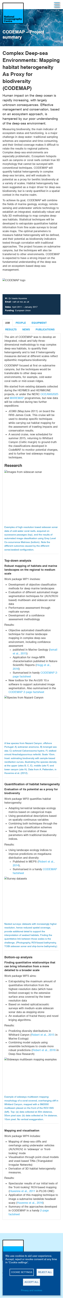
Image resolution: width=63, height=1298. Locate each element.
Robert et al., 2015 (42, 1034)
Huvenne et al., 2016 (30, 1202)
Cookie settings (21, 1272)
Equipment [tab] (39, 322)
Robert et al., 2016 (44, 1050)
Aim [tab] (7, 322)
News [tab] (26, 329)
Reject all (45, 1272)
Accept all (32, 1282)
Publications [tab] (45, 329)
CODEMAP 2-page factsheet (26, 692)
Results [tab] (11, 329)
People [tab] (21, 322)
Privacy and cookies (31, 1290)
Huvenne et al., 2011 (22, 1191)
